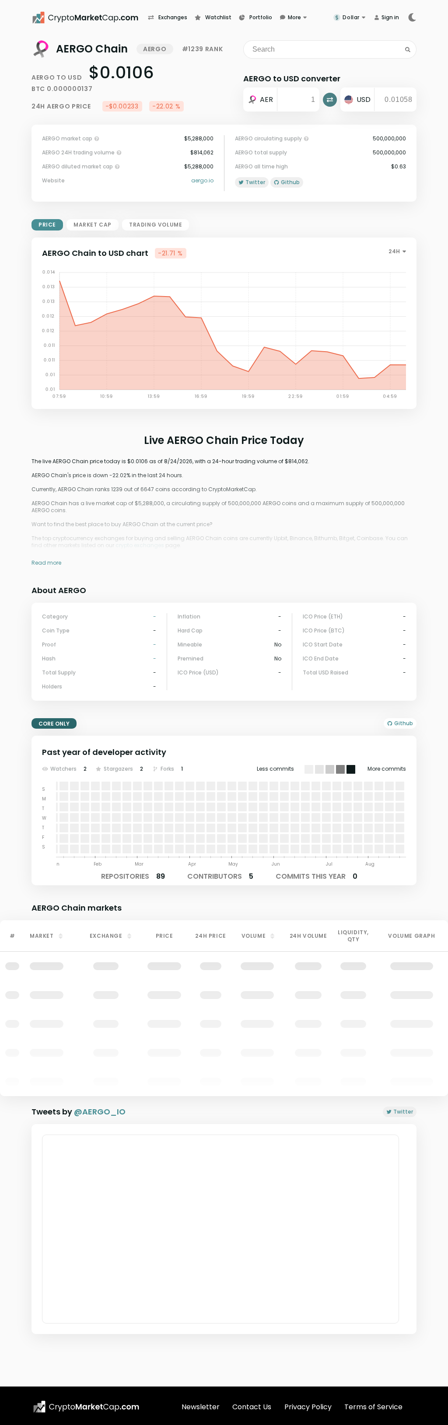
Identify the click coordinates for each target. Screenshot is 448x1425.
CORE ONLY (54, 723)
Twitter (403, 1111)
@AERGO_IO (100, 1111)
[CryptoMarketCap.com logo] (86, 1407)
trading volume (155, 224)
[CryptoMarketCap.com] (90, 17)
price (47, 224)
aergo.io (202, 180)
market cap (93, 224)
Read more (46, 562)
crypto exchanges (140, 545)
